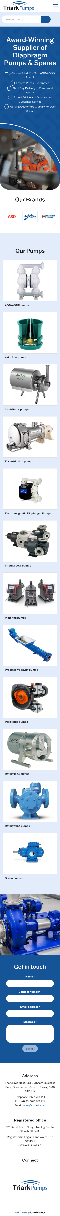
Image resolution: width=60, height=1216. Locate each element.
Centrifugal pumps (17, 409)
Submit (30, 1048)
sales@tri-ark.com (34, 1105)
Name (30, 976)
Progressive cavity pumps (21, 669)
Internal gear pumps (18, 565)
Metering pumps (15, 617)
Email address (30, 1006)
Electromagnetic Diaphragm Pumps (28, 513)
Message (30, 1021)
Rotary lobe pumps (17, 774)
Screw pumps (13, 878)
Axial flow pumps (16, 357)
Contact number (30, 991)
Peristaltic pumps (16, 721)
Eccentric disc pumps (19, 461)
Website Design (22, 1212)
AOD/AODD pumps (17, 305)
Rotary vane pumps (17, 826)
